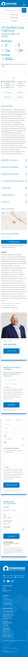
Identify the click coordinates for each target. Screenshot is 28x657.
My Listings (6, 347)
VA (13, 303)
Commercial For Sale (7, 602)
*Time (5, 442)
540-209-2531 (9, 344)
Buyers (4, 588)
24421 (12, 305)
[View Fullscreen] (3, 219)
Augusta (17, 303)
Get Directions (14, 242)
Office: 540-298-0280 (7, 636)
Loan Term (6, 507)
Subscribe (11, 405)
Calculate (11, 536)
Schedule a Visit (19, 419)
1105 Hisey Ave (7, 622)
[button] (24, 10)
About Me (5, 591)
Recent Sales (12, 347)
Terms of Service (14, 491)
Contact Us (8, 419)
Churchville (6, 305)
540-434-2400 (10, 577)
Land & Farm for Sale (7, 600)
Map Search (14, 20)
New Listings (14, 14)
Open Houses (14, 17)
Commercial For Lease (8, 604)
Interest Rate (7, 527)
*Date (5, 436)
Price (4, 515)
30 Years (7, 510)
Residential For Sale (7, 599)
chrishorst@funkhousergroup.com (15, 575)
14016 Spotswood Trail (7, 635)
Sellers (4, 589)
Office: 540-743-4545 (7, 630)
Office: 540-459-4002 (7, 623)
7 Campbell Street (7, 628)
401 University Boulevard (8, 615)
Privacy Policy (9, 398)
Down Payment (7, 521)
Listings (8, 303)
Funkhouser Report (7, 590)
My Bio (21, 348)
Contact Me (11, 351)
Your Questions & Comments (11, 448)
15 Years (13, 510)
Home (3, 303)
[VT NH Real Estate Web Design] (14, 651)
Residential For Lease (7, 603)
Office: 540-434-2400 (7, 616)
